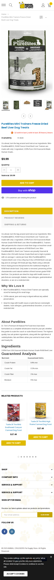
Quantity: (5, 165)
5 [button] (30, 457)
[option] (27, 61)
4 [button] (27, 457)
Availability (6, 138)
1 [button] (18, 457)
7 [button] (35, 457)
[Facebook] (4, 531)
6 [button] (33, 457)
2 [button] (21, 457)
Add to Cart (27, 182)
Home (3, 14)
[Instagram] (12, 531)
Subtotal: (5, 176)
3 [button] (24, 457)
